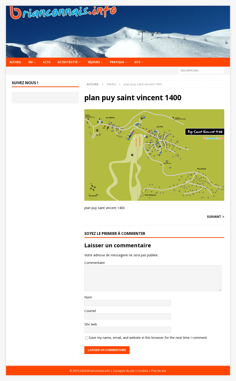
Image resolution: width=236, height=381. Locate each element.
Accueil (15, 62)
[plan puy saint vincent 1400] (154, 198)
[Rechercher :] (201, 70)
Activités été (68, 62)
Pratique (117, 62)
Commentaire (94, 262)
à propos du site (124, 371)
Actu (46, 62)
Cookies (143, 371)
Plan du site (158, 371)
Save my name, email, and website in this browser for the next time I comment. (148, 337)
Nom (88, 297)
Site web (90, 324)
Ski (30, 62)
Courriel (90, 311)
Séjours (94, 62)
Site (137, 62)
